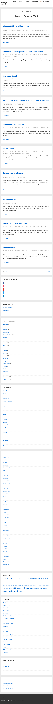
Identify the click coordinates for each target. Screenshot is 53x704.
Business (42, 103)
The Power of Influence (7, 639)
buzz (12, 578)
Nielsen (28, 585)
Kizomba (5, 350)
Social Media (42, 78)
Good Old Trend (6, 621)
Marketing (42, 28)
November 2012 (6, 480)
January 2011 (5, 512)
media (12, 585)
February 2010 (6, 530)
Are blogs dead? (10, 76)
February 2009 (6, 556)
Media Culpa (5, 628)
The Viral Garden (6, 644)
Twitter (17, 697)
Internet (36, 78)
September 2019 (6, 467)
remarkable (39, 585)
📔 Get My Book (44, 1)
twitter (11, 588)
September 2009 (6, 538)
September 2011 (6, 491)
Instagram (3, 697)
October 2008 (5, 567)
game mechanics (24, 581)
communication (19, 578)
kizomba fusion (32, 583)
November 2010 (6, 514)
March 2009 (5, 554)
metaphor (15, 585)
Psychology (5, 371)
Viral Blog (5, 647)
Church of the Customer (8, 615)
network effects (24, 585)
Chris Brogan (5, 613)
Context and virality (11, 199)
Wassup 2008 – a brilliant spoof (16, 26)
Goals (4, 340)
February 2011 (6, 509)
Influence (36, 226)
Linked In (22, 697)
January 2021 (5, 457)
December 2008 (6, 561)
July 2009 (5, 543)
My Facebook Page (7, 663)
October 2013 (5, 475)
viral (14, 588)
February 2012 (6, 486)
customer (31, 578)
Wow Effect (5, 652)
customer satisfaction (42, 578)
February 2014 (6, 473)
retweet (47, 585)
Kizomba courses (14, 583)
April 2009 (5, 551)
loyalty (38, 583)
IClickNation (5, 626)
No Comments (26, 30)
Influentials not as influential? (15, 223)
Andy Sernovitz (6, 602)
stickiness (7, 588)
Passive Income (6, 363)
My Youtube (5, 671)
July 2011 (5, 496)
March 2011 (5, 507)
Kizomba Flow (6, 310)
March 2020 (5, 465)
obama (8, 32)
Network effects (6, 358)
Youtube (8, 697)
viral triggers (39, 588)
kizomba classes (6, 583)
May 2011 (5, 501)
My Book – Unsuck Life (7, 312)
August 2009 (5, 540)
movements (34, 129)
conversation (25, 578)
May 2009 (5, 548)
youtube (20, 591)
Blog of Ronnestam (7, 605)
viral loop (19, 588)
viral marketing (27, 588)
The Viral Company (7, 641)
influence (29, 581)
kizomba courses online (23, 583)
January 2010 (5, 533)
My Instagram (6, 666)
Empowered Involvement (13, 173)
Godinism (48, 127)
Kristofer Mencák (4, 3)
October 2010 (5, 517)
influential (32, 581)
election (45, 30)
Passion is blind (10, 248)
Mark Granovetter (7, 585)
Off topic (5, 361)
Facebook (5, 337)
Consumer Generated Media (8, 618)
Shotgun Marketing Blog (8, 634)
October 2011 (5, 488)
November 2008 (6, 564)
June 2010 (5, 520)
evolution (5, 581)
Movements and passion (13, 124)
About (20, 1)
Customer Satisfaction (39, 127)
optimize (31, 585)
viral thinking (34, 588)
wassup (12, 32)
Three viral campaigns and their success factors (23, 52)
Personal (5, 366)
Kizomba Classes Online (31, 1)
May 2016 (5, 470)
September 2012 (6, 483)
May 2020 (5, 459)
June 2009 (5, 546)
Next (49, 271)
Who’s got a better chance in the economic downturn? (26, 100)
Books (4, 327)
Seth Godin (5, 631)
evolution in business (11, 581)
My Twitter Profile (6, 669)
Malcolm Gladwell (45, 583)
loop (36, 583)
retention (43, 585)
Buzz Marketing (6, 332)
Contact (15, 5)
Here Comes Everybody (8, 623)
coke (14, 578)
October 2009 (5, 535)
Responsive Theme (20, 700)
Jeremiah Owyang (38, 581)
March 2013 (5, 478)
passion (39, 129)
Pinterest (27, 697)
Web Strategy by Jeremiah (8, 649)
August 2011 (5, 493)
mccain (4, 32)
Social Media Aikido (11, 149)
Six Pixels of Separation (8, 636)
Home (14, 1)
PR (9, 104)
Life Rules (5, 353)
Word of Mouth (17, 30)
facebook (19, 581)
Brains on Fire (6, 607)
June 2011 (5, 499)
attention (5, 578)
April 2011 (5, 504)
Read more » (6, 42)
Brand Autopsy (6, 610)
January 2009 (5, 559)
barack (41, 30)
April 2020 (5, 462)
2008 (38, 30)
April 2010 (5, 525)
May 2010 (5, 522)
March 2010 (5, 527)
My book (19, 585)
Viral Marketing (10, 30)
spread (4, 588)
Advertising (37, 28)
